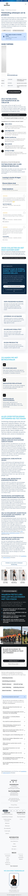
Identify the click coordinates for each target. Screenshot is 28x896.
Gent (8, 857)
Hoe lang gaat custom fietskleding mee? (13, 735)
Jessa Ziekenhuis (14, 841)
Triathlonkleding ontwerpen (7, 820)
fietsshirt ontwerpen (6, 684)
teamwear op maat (17, 690)
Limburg (21, 855)
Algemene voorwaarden (14, 807)
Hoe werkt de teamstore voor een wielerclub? (11, 748)
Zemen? (7, 833)
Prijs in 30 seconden (13, 664)
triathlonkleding (6, 557)
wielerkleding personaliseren (8, 681)
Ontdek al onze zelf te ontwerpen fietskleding (14, 258)
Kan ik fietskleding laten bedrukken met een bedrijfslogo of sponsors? (13, 758)
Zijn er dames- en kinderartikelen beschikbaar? (11, 717)
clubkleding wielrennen (18, 687)
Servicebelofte (7, 828)
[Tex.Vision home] (1, 0)
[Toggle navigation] (25, 4)
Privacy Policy (14, 804)
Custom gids (7, 831)
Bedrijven (7, 823)
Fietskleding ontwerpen (7, 814)
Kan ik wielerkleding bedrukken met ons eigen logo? (13, 763)
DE (22, 810)
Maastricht (7, 864)
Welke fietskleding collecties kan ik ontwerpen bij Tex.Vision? (12, 725)
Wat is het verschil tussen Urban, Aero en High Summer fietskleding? (13, 730)
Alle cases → (14, 849)
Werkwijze (7, 826)
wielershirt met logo (18, 684)
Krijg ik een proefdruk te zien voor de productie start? (12, 753)
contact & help (19, 0)
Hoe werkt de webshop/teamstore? (12, 721)
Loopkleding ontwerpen (7, 816)
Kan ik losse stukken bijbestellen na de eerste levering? (13, 739)
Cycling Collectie (21, 814)
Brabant (21, 859)
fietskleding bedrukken (7, 678)
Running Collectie (21, 816)
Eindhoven (7, 862)
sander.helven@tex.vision (14, 890)
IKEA (14, 844)
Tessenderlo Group (14, 838)
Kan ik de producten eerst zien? (11, 697)
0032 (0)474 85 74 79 (14, 891)
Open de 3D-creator (15, 115)
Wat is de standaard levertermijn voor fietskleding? (12, 707)
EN (11, 810)
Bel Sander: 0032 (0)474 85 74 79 (14, 290)
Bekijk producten (13, 661)
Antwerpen (7, 855)
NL (5, 810)
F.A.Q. (21, 819)
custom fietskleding (6, 687)
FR (17, 810)
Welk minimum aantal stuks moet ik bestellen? (12, 743)
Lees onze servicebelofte (14, 286)
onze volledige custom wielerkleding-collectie (12, 532)
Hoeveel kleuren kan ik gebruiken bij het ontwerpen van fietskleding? (13, 712)
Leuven (7, 861)
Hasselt (7, 859)
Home (2, 10)
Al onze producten (13, 92)
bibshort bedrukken (6, 690)
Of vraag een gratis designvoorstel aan (14, 118)
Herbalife (14, 846)
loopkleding (23, 556)
